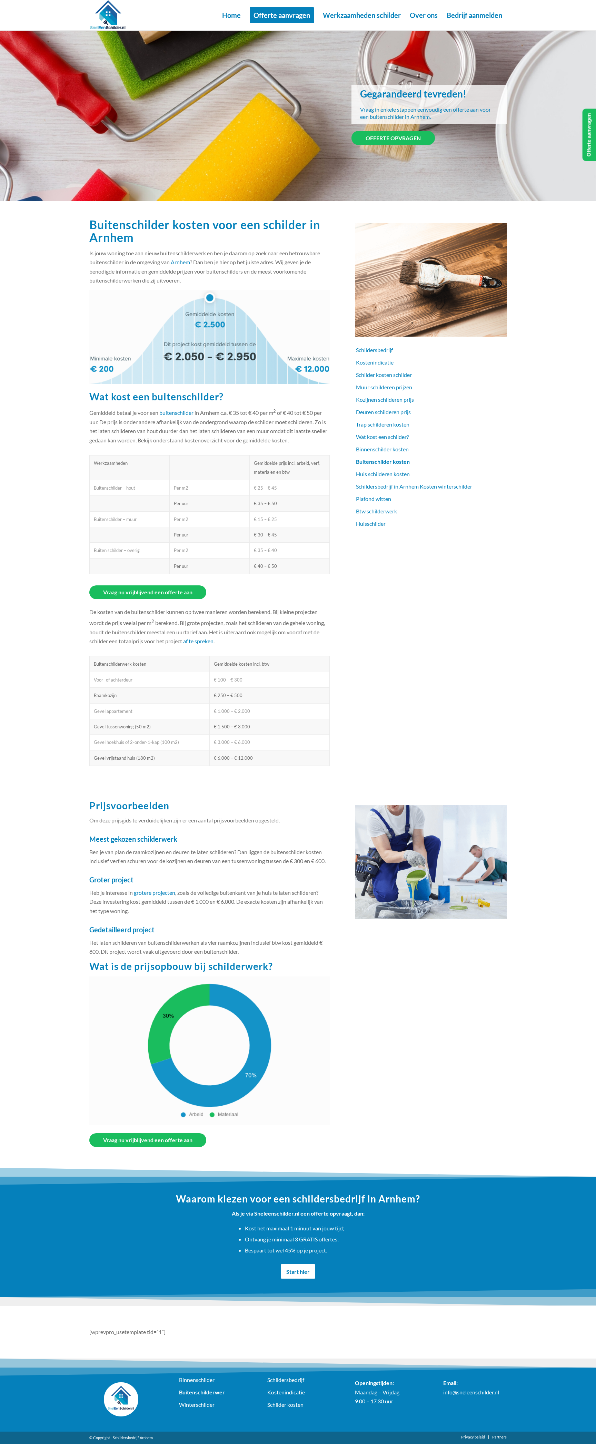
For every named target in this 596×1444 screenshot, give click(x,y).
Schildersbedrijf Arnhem (133, 1437)
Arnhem (180, 262)
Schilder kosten (285, 1404)
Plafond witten (373, 498)
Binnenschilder (197, 1379)
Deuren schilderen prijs (383, 412)
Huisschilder (371, 523)
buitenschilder (176, 412)
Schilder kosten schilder (384, 374)
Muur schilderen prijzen (384, 387)
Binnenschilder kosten (382, 449)
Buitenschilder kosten (383, 461)
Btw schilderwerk (376, 511)
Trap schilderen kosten (382, 424)
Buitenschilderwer (202, 1392)
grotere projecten (154, 892)
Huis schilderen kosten (383, 474)
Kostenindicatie (375, 362)
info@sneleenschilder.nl (471, 1392)
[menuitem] (231, 15)
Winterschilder (197, 1404)
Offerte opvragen (393, 138)
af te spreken (198, 641)
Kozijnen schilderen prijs (385, 399)
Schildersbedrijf (374, 350)
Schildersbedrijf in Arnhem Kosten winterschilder (414, 486)
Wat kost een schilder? (382, 436)
